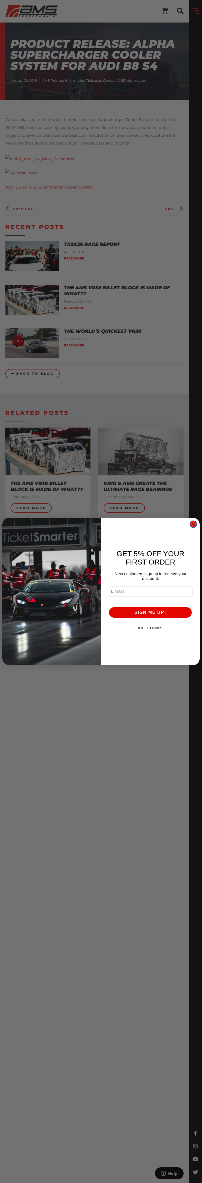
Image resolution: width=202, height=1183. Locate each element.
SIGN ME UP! (150, 612)
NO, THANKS (150, 628)
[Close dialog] (193, 524)
